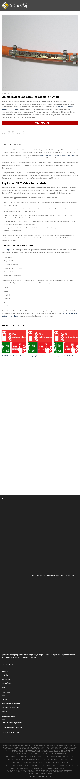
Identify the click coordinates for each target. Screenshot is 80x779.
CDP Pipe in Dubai (11, 767)
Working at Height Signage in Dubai (39, 761)
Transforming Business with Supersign (62, 749)
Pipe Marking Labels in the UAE (15, 749)
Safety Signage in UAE (59, 753)
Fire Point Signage (50, 765)
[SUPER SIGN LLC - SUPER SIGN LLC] (14, 5)
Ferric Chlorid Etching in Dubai (40, 773)
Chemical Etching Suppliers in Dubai (42, 756)
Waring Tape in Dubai (67, 767)
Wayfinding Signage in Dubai (12, 765)
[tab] (6, 145)
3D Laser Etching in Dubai (27, 758)
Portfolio (5, 675)
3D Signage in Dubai (66, 759)
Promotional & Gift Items (15, 750)
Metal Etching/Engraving (10, 707)
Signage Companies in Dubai (63, 761)
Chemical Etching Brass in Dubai (41, 771)
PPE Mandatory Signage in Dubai (56, 762)
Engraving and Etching (63, 771)
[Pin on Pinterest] (18, 132)
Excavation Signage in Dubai (44, 764)
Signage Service (7, 93)
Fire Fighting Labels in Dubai (63, 356)
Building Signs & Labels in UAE (37, 750)
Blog (3, 687)
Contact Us (6, 679)
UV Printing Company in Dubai (41, 768)
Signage (4, 711)
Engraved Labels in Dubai (49, 767)
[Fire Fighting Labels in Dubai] (66, 341)
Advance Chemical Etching (18, 771)
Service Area (6, 683)
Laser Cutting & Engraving (11, 703)
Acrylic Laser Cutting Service (17, 756)
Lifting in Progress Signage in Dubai (20, 764)
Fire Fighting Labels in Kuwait (11, 356)
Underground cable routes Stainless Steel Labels (31, 753)
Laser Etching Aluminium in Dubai (50, 758)
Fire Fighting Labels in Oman (37, 356)
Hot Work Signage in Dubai (68, 765)
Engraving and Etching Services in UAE (17, 746)
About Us (5, 671)
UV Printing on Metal (61, 768)
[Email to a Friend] (14, 132)
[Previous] (1, 411)
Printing (4, 699)
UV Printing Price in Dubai (16, 770)
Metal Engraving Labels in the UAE (45, 746)
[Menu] (77, 5)
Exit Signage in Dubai (50, 759)
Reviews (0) (17, 145)
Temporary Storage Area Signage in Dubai (27, 762)
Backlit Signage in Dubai (33, 765)
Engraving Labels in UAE (67, 746)
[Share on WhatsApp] (3, 132)
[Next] (78, 411)
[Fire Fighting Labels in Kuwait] (14, 341)
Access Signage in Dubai (15, 761)
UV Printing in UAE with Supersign (14, 747)
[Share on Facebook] (7, 132)
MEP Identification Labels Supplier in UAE (42, 747)
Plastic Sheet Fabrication (49, 755)
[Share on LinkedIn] (22, 132)
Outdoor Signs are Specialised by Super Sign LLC (24, 759)
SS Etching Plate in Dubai (64, 770)
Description (6, 145)
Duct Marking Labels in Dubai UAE (61, 750)
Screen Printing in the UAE (36, 749)
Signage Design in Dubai (64, 764)
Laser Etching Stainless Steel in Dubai (40, 770)
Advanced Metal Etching (65, 756)
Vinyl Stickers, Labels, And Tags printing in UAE (22, 755)
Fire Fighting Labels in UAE (68, 747)
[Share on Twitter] (11, 132)
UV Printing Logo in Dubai (20, 768)
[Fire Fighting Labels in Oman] (40, 341)
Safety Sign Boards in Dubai (29, 767)
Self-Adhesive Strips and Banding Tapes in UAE (26, 752)
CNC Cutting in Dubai (67, 755)
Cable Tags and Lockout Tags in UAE (57, 752)
